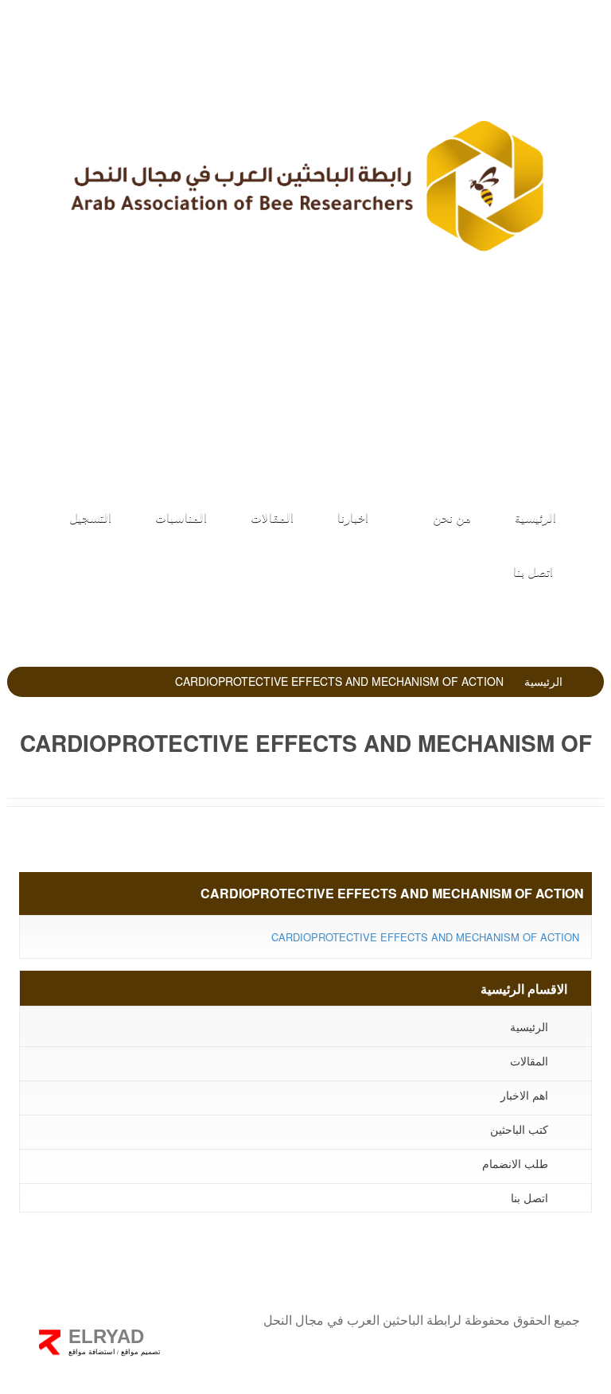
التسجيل (90, 516)
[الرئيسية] (305, 185)
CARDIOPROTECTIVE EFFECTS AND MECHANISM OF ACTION (425, 936)
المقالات (272, 516)
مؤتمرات (301, 392)
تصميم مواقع (140, 1352)
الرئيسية (535, 516)
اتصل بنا (533, 571)
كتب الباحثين (300, 434)
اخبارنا (352, 516)
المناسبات (181, 516)
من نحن (450, 516)
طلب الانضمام (301, 349)
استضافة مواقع (91, 1352)
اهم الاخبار (524, 1095)
